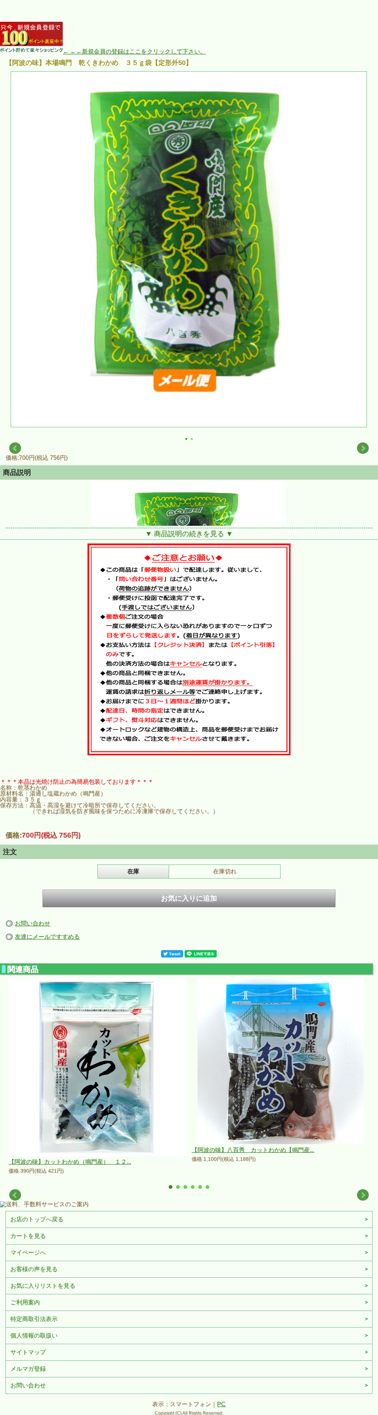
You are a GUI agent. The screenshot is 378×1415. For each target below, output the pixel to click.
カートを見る (28, 1236)
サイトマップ (28, 1352)
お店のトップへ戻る (36, 1219)
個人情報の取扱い (34, 1335)
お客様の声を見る (34, 1269)
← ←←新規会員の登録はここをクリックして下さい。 (134, 51)
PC (221, 1404)
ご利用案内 (25, 1302)
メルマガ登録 (28, 1369)
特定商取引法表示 (34, 1319)
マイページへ (28, 1252)
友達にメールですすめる (47, 936)
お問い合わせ (32, 923)
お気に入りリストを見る (42, 1286)
